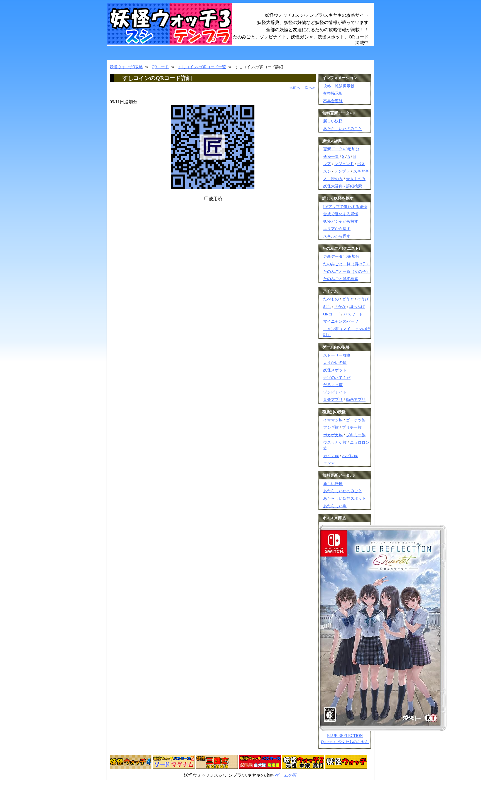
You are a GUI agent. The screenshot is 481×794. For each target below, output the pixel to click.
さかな (340, 306)
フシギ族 (331, 427)
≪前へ (294, 88)
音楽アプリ (333, 399)
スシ (327, 171)
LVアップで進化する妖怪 (345, 206)
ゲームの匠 (286, 775)
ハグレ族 (350, 456)
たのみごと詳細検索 (340, 278)
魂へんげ (357, 306)
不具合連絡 (333, 101)
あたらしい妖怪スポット (344, 498)
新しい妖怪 (333, 121)
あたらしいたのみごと (342, 128)
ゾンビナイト (335, 392)
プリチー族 (352, 427)
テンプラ (342, 171)
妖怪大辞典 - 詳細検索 (342, 186)
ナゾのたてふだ (336, 377)
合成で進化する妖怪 (340, 214)
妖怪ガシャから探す (340, 221)
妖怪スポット (335, 370)
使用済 (215, 198)
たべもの (331, 299)
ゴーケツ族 (355, 420)
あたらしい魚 (335, 506)
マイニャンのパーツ (340, 321)
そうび (363, 299)
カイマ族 (331, 456)
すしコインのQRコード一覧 (202, 67)
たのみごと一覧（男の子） (346, 264)
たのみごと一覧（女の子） (346, 271)
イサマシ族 (333, 420)
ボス (361, 163)
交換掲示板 (333, 93)
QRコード (160, 67)
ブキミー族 (355, 435)
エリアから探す (336, 228)
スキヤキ (361, 171)
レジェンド (344, 163)
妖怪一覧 (331, 156)
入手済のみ (333, 179)
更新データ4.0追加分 (341, 149)
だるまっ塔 (333, 385)
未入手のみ (355, 179)
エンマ (329, 463)
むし (327, 306)
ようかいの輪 (335, 362)
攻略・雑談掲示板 (338, 86)
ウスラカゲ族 (335, 442)
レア (327, 163)
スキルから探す (336, 236)
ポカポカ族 (333, 435)
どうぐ (348, 299)
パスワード (353, 314)
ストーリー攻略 (336, 355)
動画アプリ (355, 399)
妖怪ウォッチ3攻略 (126, 67)
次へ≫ (310, 88)
